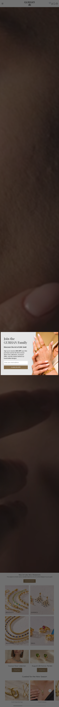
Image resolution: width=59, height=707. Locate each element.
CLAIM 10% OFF (16, 367)
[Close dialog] (56, 334)
